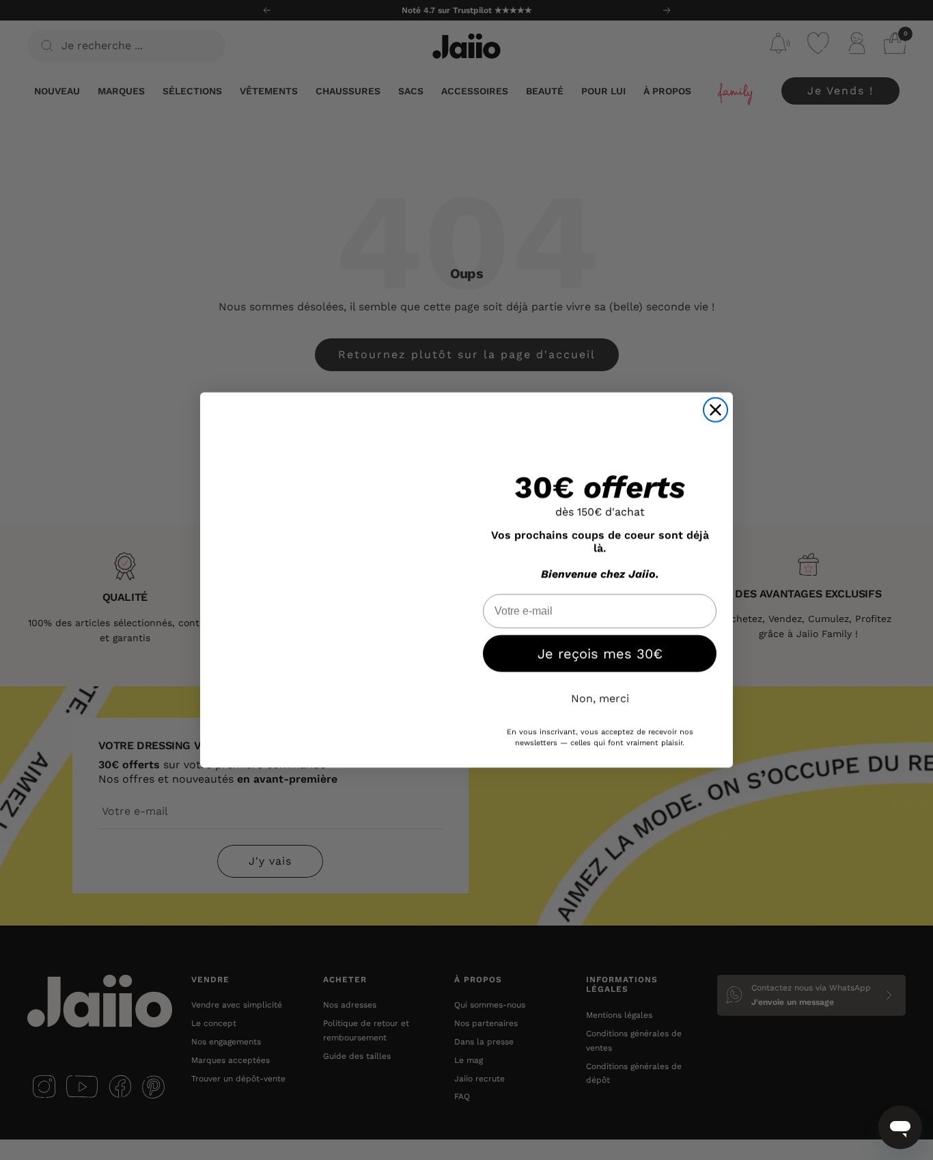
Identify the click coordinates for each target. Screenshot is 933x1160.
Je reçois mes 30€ (600, 653)
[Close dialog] (715, 410)
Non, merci (600, 698)
